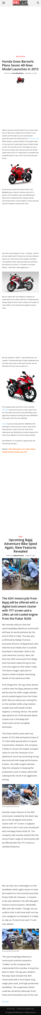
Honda (4, 424)
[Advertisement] (20, 27)
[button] (38, 3)
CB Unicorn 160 (33, 138)
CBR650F (5, 410)
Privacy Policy (11, 1009)
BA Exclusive (20, 56)
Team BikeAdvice (18, 73)
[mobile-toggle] (3, 3)
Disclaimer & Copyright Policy (25, 1009)
